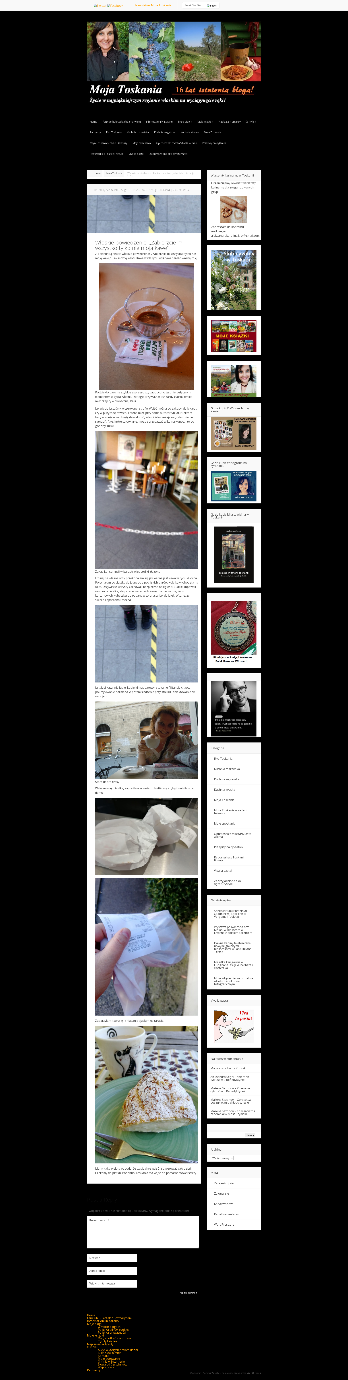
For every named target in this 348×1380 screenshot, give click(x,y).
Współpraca (106, 1367)
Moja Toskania (114, 173)
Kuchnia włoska (224, 790)
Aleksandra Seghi (117, 190)
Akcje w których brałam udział (118, 1350)
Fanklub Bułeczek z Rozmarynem (109, 1318)
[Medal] (233, 664)
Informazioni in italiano (103, 1321)
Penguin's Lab (211, 1373)
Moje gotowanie (109, 1359)
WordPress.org (224, 1225)
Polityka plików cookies (113, 1330)
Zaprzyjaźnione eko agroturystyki (227, 882)
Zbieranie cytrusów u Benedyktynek (230, 1078)
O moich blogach (109, 1327)
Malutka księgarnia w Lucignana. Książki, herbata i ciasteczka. (233, 965)
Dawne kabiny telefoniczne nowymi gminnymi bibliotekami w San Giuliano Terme (233, 947)
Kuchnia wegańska (226, 779)
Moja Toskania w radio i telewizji (230, 811)
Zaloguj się (221, 1194)
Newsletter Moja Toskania (153, 5)
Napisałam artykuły (100, 1344)
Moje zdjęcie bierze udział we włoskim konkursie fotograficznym (233, 981)
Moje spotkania (224, 823)
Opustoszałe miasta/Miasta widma (232, 835)
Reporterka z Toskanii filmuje (229, 858)
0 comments (181, 190)
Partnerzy (93, 1370)
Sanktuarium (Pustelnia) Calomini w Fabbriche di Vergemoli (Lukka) (230, 914)
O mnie (92, 1347)
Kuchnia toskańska (227, 769)
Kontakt (241, 1068)
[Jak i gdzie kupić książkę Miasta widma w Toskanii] (234, 555)
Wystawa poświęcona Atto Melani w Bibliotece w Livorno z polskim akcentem (233, 930)
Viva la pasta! (223, 871)
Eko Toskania (223, 759)
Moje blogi (94, 1324)
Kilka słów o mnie (109, 1353)
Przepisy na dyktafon (228, 847)
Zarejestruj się (224, 1183)
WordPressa (254, 1373)
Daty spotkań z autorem (114, 1338)
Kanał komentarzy (226, 1214)
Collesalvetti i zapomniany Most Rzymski (232, 1112)
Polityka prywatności (112, 1333)
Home (98, 173)
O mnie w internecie (111, 1362)
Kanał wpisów (223, 1204)
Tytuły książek (107, 1341)
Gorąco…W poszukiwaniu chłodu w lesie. (230, 1101)
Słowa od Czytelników (112, 1364)
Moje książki (95, 1335)
